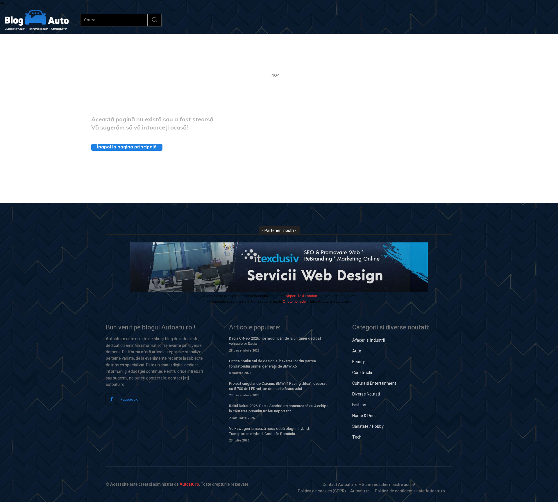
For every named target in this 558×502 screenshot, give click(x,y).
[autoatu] (37, 20)
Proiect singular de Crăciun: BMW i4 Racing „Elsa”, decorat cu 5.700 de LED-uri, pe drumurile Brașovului (278, 386)
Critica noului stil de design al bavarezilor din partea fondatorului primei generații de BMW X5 (272, 363)
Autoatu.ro (189, 484)
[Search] (154, 20)
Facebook (129, 399)
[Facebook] (111, 399)
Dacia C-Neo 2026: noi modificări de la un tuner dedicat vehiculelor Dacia (275, 341)
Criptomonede (294, 301)
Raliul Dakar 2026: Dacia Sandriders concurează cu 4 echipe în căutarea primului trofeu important (278, 408)
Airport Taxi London (301, 296)
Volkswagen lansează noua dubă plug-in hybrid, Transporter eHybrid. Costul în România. (269, 431)
